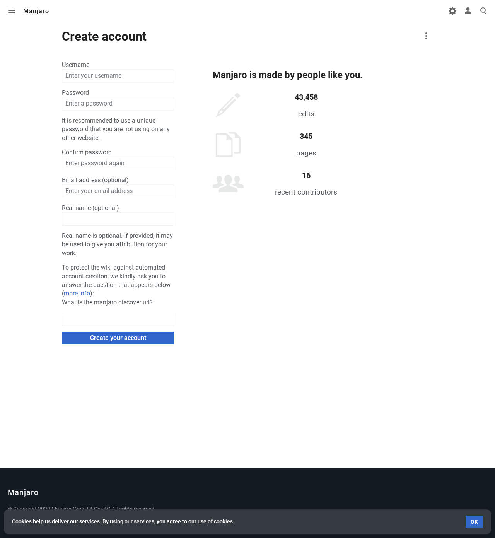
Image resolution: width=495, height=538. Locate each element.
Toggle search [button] (483, 11)
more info (77, 293)
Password (75, 92)
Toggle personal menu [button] (468, 11)
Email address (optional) (95, 180)
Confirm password (87, 152)
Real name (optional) (90, 208)
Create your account (118, 338)
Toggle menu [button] (11, 11)
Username (75, 64)
